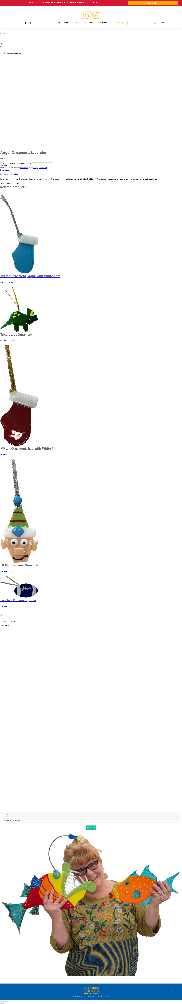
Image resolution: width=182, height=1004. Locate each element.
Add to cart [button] (9, 282)
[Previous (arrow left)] (1, 1003)
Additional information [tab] (9, 174)
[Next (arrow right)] (3, 1003)
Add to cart (4, 165)
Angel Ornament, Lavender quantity (17, 163)
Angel (35, 168)
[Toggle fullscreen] (3, 1001)
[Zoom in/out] (1, 1001)
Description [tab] (4, 170)
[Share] (4, 1001)
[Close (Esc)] (6, 1001)
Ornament (24, 168)
